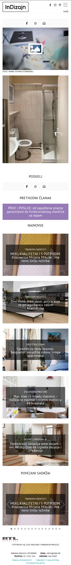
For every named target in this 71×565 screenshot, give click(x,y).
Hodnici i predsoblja (35, 439)
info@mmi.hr (53, 553)
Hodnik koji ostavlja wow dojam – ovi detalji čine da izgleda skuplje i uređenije (35, 447)
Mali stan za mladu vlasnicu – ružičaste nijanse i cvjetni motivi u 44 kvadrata (35, 399)
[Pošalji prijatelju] (44, 23)
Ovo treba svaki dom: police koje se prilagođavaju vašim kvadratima (35, 305)
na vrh (65, 538)
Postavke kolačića (35, 563)
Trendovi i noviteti (35, 249)
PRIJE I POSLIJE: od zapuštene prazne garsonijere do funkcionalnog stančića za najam (35, 212)
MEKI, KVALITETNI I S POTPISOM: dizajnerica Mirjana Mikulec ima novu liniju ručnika (35, 257)
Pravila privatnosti (22, 560)
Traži (65, 11)
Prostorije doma (35, 344)
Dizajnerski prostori (35, 391)
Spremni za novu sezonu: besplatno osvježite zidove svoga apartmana (35, 352)
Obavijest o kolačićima (47, 560)
